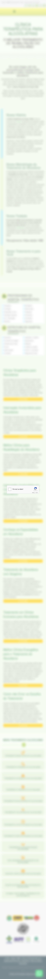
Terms (36, 492)
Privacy (33, 492)
